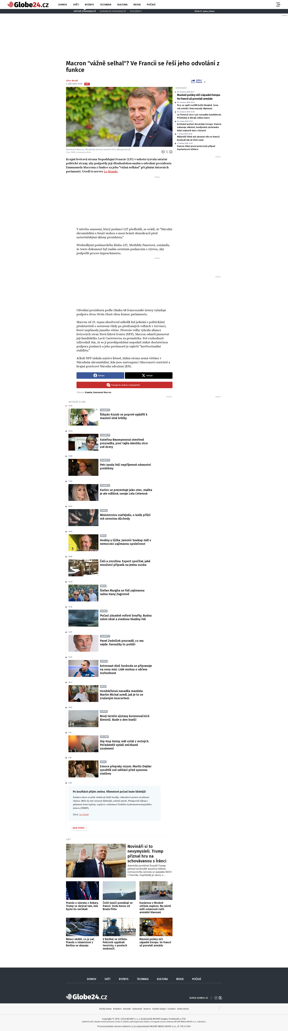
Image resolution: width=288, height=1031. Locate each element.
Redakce (117, 1009)
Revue (137, 4)
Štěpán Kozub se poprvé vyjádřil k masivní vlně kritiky (123, 416)
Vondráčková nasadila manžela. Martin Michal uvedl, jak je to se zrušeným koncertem (121, 694)
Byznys (89, 4)
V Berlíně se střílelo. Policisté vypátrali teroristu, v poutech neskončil (115, 944)
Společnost (136, 11)
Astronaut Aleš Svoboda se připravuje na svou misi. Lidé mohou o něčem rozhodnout (126, 669)
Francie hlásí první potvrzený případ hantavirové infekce (196, 148)
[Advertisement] (124, 200)
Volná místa (183, 1009)
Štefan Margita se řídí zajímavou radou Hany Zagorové (122, 592)
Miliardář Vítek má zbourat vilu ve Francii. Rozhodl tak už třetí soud (198, 138)
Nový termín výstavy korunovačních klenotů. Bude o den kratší (124, 717)
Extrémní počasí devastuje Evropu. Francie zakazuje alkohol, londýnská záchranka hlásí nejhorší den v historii (199, 127)
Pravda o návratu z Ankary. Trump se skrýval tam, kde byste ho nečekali (82, 906)
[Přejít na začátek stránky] (219, 1008)
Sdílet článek (199, 81)
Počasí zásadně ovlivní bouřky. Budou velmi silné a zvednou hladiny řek (126, 617)
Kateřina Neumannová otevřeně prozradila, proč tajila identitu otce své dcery (124, 443)
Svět (76, 4)
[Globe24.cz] (28, 5)
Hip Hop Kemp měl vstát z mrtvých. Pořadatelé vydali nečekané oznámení (124, 744)
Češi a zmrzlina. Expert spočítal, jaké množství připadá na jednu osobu (125, 563)
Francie (88, 392)
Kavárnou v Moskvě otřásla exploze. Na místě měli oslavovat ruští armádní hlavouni (155, 907)
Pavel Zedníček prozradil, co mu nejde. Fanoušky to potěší (122, 642)
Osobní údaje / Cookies (164, 1009)
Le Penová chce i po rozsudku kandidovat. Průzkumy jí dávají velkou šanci (199, 116)
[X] (167, 152)
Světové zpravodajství (85, 11)
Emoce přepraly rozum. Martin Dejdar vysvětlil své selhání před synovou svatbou (126, 770)
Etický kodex (105, 1009)
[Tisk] (170, 152)
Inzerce (147, 1009)
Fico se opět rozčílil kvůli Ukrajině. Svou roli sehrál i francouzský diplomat (197, 107)
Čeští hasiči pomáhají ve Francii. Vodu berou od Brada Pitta (118, 906)
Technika (105, 4)
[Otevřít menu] (277, 4)
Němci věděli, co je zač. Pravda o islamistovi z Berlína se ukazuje (80, 942)
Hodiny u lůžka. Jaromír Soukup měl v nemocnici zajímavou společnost (125, 542)
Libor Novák (72, 80)
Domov (62, 4)
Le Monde (111, 171)
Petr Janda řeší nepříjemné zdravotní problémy (125, 466)
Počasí (151, 4)
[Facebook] (163, 152)
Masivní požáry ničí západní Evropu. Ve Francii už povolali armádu (198, 96)
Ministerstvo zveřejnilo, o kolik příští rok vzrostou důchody (125, 516)
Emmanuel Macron (102, 392)
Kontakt (127, 1009)
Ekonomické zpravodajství (113, 11)
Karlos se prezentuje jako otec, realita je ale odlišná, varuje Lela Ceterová (126, 491)
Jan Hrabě (84, 814)
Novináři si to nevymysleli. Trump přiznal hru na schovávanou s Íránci (147, 853)
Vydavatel (137, 1009)
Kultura (122, 4)
